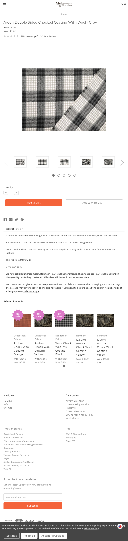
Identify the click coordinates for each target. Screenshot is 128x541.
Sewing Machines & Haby (79, 414)
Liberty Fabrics (12, 451)
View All (7, 469)
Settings (11, 536)
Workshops (72, 418)
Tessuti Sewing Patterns (17, 455)
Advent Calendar (75, 400)
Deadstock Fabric (13, 434)
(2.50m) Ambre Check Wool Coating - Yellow (84, 347)
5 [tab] (74, 175)
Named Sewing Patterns (17, 465)
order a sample (31, 291)
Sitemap (8, 407)
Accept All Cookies (53, 536)
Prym (6, 458)
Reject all (29, 536)
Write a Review (48, 36)
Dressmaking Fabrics (77, 404)
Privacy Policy (91, 528)
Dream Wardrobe (75, 411)
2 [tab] (59, 175)
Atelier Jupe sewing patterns (19, 462)
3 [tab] (64, 175)
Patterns (71, 407)
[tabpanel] (20, 162)
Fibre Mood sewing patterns (19, 441)
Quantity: (8, 187)
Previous (6, 163)
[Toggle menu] (4, 4)
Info (6, 404)
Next (122, 163)
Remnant (9, 448)
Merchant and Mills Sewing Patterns (23, 444)
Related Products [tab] (14, 301)
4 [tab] (69, 175)
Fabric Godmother (13, 437)
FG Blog (8, 400)
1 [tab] (53, 175)
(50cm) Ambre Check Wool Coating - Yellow (105, 347)
